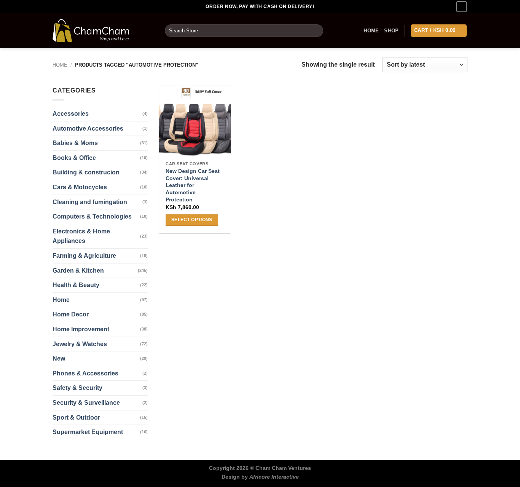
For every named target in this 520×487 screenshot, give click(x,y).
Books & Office (74, 158)
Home (371, 31)
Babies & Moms (75, 143)
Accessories (71, 113)
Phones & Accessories (85, 373)
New (59, 358)
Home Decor (71, 314)
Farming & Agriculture (84, 255)
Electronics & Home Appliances (81, 236)
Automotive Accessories (88, 128)
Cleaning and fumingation (90, 202)
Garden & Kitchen (78, 270)
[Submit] (316, 30)
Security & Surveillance (86, 402)
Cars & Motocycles (80, 187)
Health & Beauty (76, 285)
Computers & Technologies (92, 216)
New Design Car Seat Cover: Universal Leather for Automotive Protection (193, 185)
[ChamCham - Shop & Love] (103, 30)
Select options (191, 219)
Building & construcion (86, 172)
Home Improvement (81, 329)
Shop (391, 31)
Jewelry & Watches (80, 344)
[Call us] (461, 6)
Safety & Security (77, 388)
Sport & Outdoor (76, 417)
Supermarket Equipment (88, 432)
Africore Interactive (274, 477)
